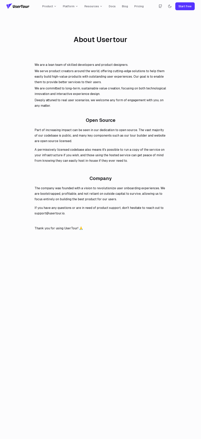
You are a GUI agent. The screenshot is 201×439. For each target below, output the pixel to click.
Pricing (139, 6)
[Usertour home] (17, 6)
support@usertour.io (50, 213)
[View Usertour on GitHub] (160, 6)
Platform (69, 6)
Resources (91, 6)
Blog (125, 6)
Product (47, 6)
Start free (185, 6)
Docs (112, 6)
